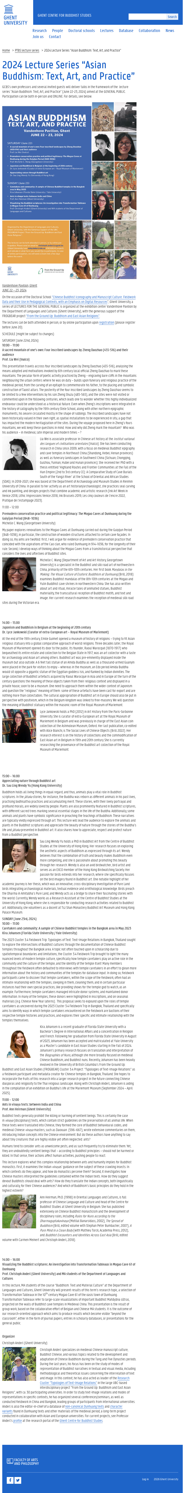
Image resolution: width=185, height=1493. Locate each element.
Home (6, 50)
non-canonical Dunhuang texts (84, 1406)
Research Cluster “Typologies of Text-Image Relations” (85, 1380)
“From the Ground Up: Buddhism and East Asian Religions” (62, 315)
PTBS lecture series (27, 50)
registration (106, 322)
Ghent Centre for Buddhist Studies (64, 15)
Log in (145, 1479)
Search (172, 16)
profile (17, 1420)
